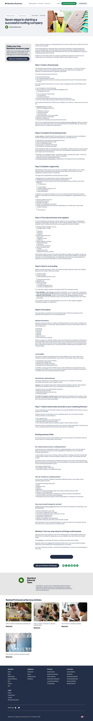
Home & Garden (71, 671)
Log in (58, 3)
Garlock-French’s (73, 295)
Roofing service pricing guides (44, 506)
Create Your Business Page (69, 3)
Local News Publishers (53, 681)
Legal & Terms (11, 695)
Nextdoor (38, 385)
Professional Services (10, 15)
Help (9, 685)
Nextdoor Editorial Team (15, 27)
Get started (30, 671)
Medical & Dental (71, 683)
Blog (9, 681)
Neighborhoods (32, 676)
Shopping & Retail (71, 681)
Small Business (51, 671)
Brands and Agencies (52, 674)
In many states (39, 136)
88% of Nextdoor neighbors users (48, 396)
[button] (15, 707)
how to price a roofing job (69, 122)
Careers (10, 683)
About (9, 671)
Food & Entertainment (72, 678)
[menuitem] (33, 3)
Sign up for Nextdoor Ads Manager (46, 565)
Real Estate (70, 674)
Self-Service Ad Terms (13, 699)
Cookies (10, 697)
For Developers (51, 683)
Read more (9, 626)
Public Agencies (51, 676)
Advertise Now (82, 3)
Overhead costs (41, 106)
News (9, 674)
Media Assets (11, 676)
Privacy (9, 692)
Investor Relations (12, 678)
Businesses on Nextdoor (53, 678)
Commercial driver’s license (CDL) (46, 159)
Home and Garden (22, 15)
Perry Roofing (50, 292)
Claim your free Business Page (18, 59)
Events (29, 674)
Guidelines (30, 678)
